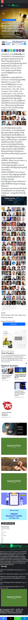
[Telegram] (14, 50)
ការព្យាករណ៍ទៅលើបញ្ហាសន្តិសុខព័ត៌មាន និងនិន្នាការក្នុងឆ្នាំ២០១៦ (20, 376)
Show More (13, 324)
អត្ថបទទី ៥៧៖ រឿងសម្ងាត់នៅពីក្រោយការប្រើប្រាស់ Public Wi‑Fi (12, 586)
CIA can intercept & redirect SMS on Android (7, 377)
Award (3, 321)
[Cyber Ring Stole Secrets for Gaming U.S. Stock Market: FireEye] (20, 386)
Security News (10, 10)
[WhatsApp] (11, 50)
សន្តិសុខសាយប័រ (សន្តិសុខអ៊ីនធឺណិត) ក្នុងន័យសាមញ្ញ (10, 569)
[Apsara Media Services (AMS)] (14, 339)
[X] (5, 50)
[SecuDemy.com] (14, 5)
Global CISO (10, 321)
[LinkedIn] (8, 50)
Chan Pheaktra (17, 34)
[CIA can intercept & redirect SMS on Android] (7, 370)
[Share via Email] (20, 50)
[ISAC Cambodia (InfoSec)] (14, 43)
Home (4, 10)
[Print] (23, 50)
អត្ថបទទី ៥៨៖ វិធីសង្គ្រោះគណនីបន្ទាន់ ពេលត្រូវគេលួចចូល (10, 582)
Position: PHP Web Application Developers (7, 414)
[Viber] (17, 50)
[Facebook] (2, 50)
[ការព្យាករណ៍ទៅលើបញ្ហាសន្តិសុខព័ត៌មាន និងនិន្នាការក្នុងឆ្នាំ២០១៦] (20, 370)
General (16, 10)
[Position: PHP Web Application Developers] (7, 405)
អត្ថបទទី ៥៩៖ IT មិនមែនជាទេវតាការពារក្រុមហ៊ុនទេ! (9, 574)
